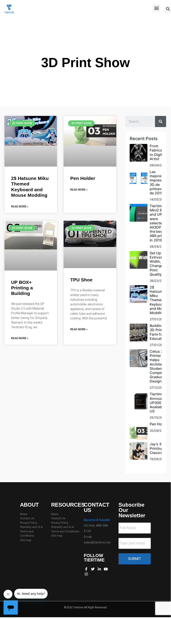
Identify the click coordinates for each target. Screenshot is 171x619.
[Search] (160, 121)
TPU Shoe (81, 279)
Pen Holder (82, 178)
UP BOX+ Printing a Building (22, 288)
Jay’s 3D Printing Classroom (159, 448)
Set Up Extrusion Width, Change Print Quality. (158, 264)
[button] (156, 8)
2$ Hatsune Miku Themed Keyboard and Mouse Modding (159, 300)
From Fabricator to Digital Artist (158, 152)
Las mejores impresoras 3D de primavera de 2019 (159, 182)
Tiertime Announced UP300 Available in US (159, 402)
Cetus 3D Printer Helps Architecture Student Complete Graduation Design (160, 366)
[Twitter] (92, 569)
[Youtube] (105, 569)
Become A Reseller (97, 520)
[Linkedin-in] (99, 569)
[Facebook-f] (86, 569)
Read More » (19, 206)
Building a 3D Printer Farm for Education (158, 332)
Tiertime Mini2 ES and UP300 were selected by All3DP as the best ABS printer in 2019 (159, 223)
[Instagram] (86, 573)
